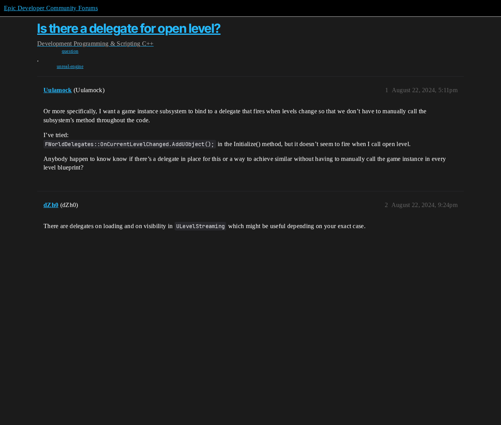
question (70, 51)
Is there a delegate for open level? (129, 28)
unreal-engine (70, 66)
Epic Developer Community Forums (51, 8)
